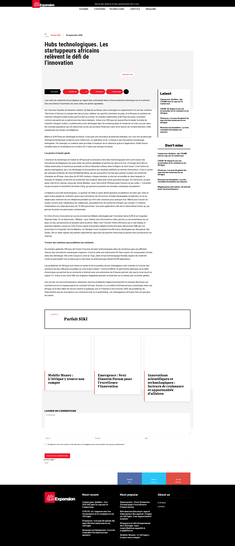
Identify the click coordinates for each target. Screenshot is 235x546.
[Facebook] (189, 4)
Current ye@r (49, 459)
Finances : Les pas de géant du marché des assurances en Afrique (174, 120)
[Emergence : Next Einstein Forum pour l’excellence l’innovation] (117, 353)
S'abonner (178, 473)
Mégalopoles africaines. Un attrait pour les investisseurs (174, 187)
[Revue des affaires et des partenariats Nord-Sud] (49, 4)
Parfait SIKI (55, 35)
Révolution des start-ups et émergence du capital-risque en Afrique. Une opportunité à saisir (136, 515)
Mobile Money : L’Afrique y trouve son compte (66, 378)
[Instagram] (195, 4)
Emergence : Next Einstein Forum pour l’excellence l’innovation (115, 380)
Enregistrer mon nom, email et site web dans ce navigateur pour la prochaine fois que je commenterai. (86, 444)
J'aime (129, 473)
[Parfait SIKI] (47, 35)
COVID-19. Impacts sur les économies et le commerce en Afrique (174, 110)
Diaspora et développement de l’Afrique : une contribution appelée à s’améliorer (135, 527)
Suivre (154, 473)
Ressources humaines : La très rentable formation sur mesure (174, 129)
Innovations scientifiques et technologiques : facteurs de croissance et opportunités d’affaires (166, 384)
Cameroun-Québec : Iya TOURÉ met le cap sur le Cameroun (171, 101)
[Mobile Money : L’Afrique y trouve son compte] (68, 353)
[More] (126, 91)
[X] (200, 4)
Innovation (127, 74)
